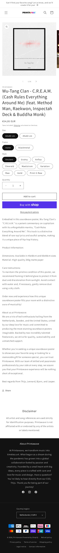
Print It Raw (36, 173)
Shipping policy (45, 542)
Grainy (24, 159)
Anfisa (38, 159)
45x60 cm (27, 136)
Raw (7, 173)
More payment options (29, 212)
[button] (6, 12)
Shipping (17, 125)
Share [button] (8, 390)
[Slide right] (36, 81)
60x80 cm (10, 136)
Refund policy (46, 537)
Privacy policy (15, 542)
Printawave (17, 537)
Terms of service (30, 542)
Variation (45, 166)
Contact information (37, 546)
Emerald (9, 166)
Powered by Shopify (30, 537)
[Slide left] (23, 81)
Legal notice (21, 546)
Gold (19, 173)
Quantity (6, 179)
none (8, 147)
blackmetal (24, 147)
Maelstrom (27, 166)
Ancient (9, 159)
